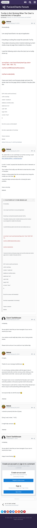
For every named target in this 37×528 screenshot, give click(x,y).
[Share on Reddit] (16, 511)
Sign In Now (18, 492)
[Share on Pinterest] (24, 511)
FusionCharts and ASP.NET (24, 17)
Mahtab (4, 17)
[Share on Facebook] (5, 511)
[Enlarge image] (14, 176)
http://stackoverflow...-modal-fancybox (12, 158)
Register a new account (18, 480)
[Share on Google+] (7, 511)
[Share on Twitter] (2, 511)
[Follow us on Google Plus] (24, 522)
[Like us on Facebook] (16, 522)
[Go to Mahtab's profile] (3, 22)
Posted (12, 23)
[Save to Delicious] (13, 511)
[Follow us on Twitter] (20, 522)
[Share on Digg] (10, 511)
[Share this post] (34, 23)
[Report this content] (32, 23)
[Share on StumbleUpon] (19, 511)
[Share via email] (21, 511)
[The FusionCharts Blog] (12, 522)
